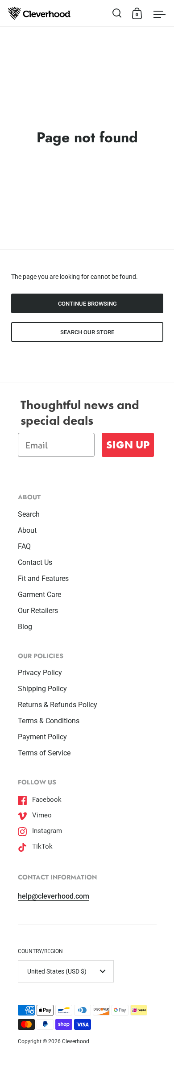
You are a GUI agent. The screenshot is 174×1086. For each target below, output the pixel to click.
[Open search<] (117, 13)
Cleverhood (75, 1041)
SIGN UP (127, 445)
